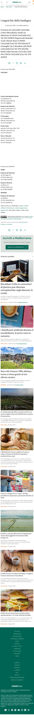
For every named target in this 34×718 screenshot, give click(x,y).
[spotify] (15, 710)
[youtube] (19, 710)
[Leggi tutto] (32, 256)
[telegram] (28, 710)
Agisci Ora (17, 653)
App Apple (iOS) (17, 636)
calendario (9, 224)
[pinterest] (12, 710)
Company (17, 662)
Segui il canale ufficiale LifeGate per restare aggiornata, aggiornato (14, 208)
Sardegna (3, 224)
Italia (20, 222)
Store (9, 2)
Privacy (17, 675)
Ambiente (3, 385)
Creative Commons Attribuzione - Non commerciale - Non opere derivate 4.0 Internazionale (17, 218)
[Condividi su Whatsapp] (21, 63)
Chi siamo (17, 667)
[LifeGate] (17, 2)
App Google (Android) (17, 639)
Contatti (17, 665)
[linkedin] (25, 710)
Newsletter (17, 634)
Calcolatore (17, 651)
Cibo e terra (4, 302)
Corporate (17, 648)
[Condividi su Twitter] (13, 63)
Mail (17, 672)
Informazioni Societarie (17, 677)
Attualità (17, 631)
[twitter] (9, 710)
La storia (17, 670)
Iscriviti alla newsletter (16, 247)
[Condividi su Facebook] (9, 63)
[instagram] (22, 710)
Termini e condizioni (17, 680)
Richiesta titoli (17, 646)
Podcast (17, 644)
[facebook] (6, 710)
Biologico (25, 222)
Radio (17, 641)
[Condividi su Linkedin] (17, 63)
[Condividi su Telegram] (25, 63)
